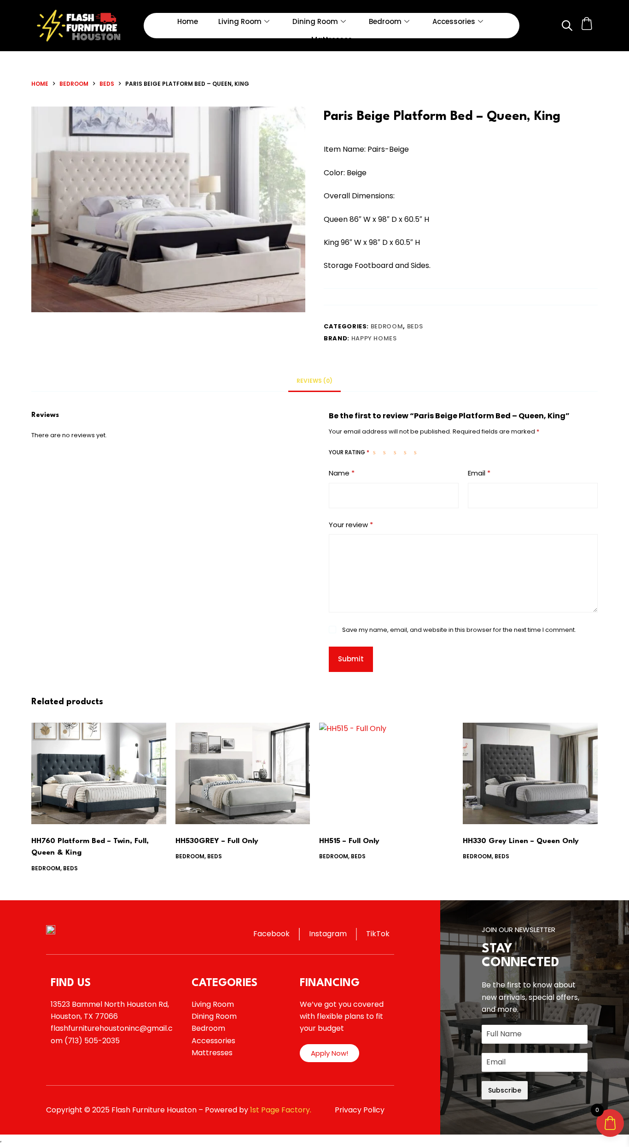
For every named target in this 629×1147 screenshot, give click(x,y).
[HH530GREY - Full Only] (242, 773)
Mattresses (331, 39)
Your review (351, 524)
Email (479, 473)
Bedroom (385, 21)
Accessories (453, 21)
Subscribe (504, 1090)
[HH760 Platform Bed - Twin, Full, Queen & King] (98, 773)
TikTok (378, 933)
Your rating (349, 452)
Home (187, 21)
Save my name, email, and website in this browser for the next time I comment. (459, 629)
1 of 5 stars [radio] (376, 452)
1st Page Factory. (280, 1110)
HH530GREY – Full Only (216, 841)
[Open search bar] (566, 25)
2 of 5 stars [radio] (386, 452)
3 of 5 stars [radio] (397, 452)
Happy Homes (374, 338)
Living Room (240, 21)
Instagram (328, 933)
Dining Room (315, 21)
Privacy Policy (359, 1110)
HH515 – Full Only (349, 841)
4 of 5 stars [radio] (407, 452)
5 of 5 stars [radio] (417, 452)
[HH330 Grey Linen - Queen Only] (530, 773)
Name (342, 473)
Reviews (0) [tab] (314, 381)
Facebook (271, 933)
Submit (351, 659)
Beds (415, 326)
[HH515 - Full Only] (386, 773)
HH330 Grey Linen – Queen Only (521, 841)
